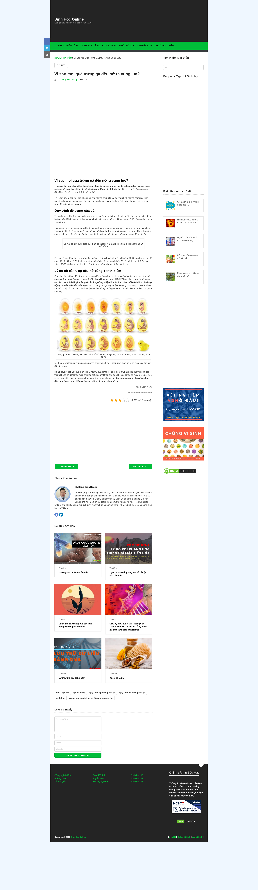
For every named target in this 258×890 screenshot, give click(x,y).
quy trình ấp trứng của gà (102, 693)
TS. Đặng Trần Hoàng (67, 80)
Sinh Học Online (69, 19)
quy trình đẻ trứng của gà (132, 693)
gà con (65, 693)
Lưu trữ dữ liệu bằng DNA (72, 678)
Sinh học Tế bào (91, 46)
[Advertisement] (154, 21)
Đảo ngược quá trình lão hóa (73, 572)
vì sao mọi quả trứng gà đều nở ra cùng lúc (91, 698)
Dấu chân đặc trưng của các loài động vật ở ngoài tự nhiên (75, 625)
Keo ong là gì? (117, 678)
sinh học (60, 698)
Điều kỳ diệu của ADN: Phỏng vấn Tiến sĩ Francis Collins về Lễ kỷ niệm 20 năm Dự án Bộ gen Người (128, 627)
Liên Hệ (172, 837)
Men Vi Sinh (197, 837)
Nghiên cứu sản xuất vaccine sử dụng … (187, 239)
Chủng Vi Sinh (184, 837)
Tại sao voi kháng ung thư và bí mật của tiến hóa (128, 574)
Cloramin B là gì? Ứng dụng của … (188, 203)
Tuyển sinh (145, 46)
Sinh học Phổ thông (120, 46)
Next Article (139, 466)
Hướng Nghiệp (165, 46)
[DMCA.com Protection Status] (180, 475)
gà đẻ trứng (79, 693)
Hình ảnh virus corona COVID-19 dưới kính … (188, 221)
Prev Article (67, 466)
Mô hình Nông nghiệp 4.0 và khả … (187, 256)
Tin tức (61, 65)
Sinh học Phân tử (65, 46)
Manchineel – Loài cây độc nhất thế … (188, 274)
